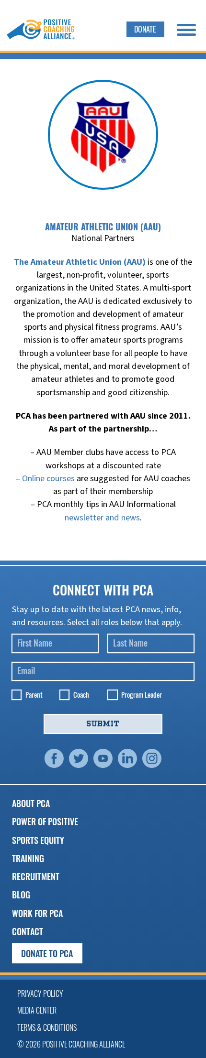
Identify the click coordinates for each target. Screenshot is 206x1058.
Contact (27, 931)
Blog (21, 894)
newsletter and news (102, 517)
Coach (81, 695)
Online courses (48, 478)
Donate (145, 29)
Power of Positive (45, 821)
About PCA (31, 803)
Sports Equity (38, 839)
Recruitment (35, 876)
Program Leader (141, 695)
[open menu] (186, 29)
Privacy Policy (40, 993)
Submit (102, 724)
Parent (34, 695)
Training (28, 858)
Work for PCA (37, 913)
